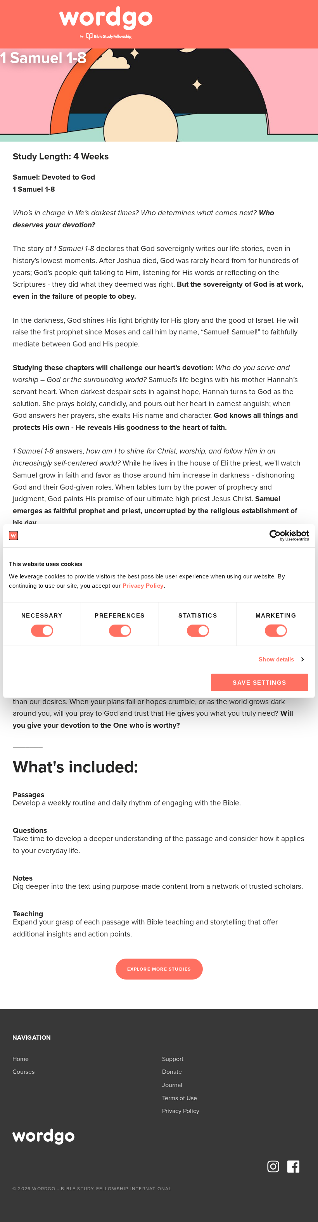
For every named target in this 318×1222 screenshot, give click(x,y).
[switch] (120, 631)
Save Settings (260, 682)
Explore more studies (159, 969)
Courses (23, 1071)
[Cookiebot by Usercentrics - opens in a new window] (275, 536)
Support (172, 1058)
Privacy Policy (143, 585)
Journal (172, 1084)
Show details (276, 659)
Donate (172, 1071)
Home (20, 1058)
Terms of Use (179, 1098)
